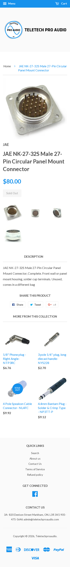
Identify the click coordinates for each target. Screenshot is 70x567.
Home (7, 66)
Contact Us (35, 463)
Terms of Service (35, 469)
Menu (11, 3)
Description (33, 256)
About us (35, 458)
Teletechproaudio (46, 536)
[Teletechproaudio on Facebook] (35, 493)
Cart (63, 3)
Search (35, 453)
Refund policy (35, 474)
